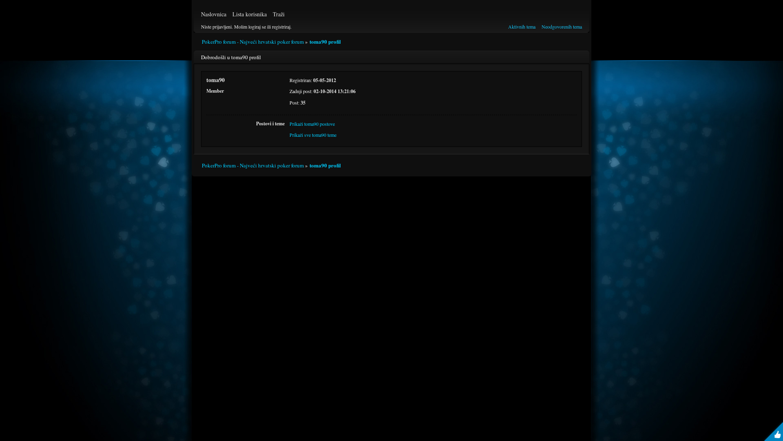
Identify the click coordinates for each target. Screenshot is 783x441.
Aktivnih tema (521, 26)
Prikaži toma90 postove (312, 123)
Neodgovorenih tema (562, 26)
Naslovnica (213, 14)
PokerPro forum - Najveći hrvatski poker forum (253, 41)
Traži (279, 14)
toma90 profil (325, 41)
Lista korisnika (249, 14)
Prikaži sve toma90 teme (313, 134)
